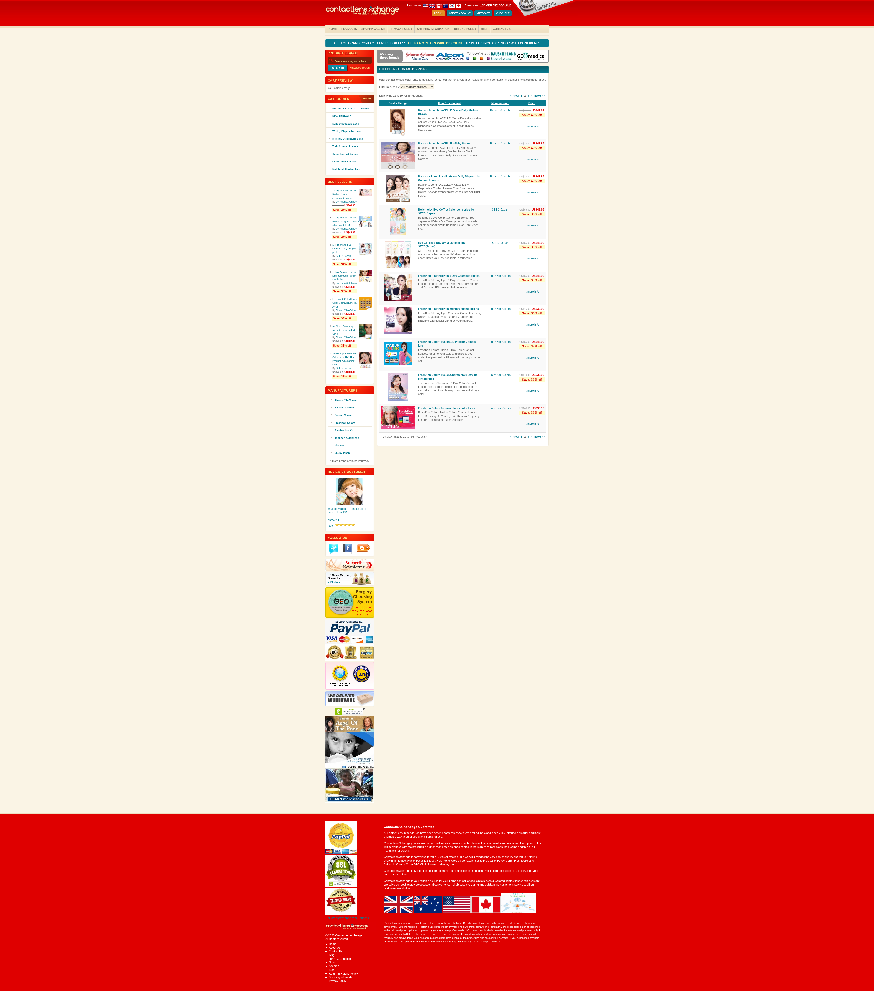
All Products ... (366, 99)
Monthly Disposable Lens (347, 138)
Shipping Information (433, 29)
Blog (332, 970)
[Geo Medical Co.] (531, 57)
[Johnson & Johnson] (420, 57)
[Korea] (452, 5)
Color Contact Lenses (345, 154)
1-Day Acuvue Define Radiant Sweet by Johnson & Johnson (344, 194)
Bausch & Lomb (500, 110)
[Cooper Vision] (477, 57)
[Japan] (459, 5)
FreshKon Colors (500, 275)
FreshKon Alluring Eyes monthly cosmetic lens (448, 309)
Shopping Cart (483, 13)
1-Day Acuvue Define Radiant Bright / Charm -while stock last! (345, 221)
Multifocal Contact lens (346, 169)
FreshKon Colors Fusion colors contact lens (446, 408)
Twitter (333, 549)
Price (531, 103)
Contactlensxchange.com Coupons (347, 918)
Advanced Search (360, 67)
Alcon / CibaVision (346, 310)
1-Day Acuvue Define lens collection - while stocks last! (344, 276)
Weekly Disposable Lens (346, 131)
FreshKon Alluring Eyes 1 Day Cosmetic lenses (449, 275)
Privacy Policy (401, 29)
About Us (334, 947)
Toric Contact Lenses (345, 146)
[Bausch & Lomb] (503, 57)
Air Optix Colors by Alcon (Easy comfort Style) (343, 330)
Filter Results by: (389, 87)
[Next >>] (539, 95)
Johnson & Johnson (347, 201)
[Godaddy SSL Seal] (341, 886)
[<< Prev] (513, 95)
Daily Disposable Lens (345, 123)
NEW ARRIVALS (341, 116)
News (332, 962)
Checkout (502, 13)
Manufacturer (500, 103)
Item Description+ (449, 103)
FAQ (331, 955)
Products (349, 29)
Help (484, 29)
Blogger (363, 548)
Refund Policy (465, 29)
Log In (438, 13)
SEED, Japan (500, 209)
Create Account (459, 13)
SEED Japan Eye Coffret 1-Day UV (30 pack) (344, 249)
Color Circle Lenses (344, 161)
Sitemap (334, 966)
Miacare (339, 445)
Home (333, 29)
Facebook (347, 549)
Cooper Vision (343, 415)
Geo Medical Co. (344, 430)
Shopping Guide (373, 29)
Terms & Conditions (341, 958)
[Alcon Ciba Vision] (450, 57)
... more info (532, 126)
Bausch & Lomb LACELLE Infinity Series (444, 143)
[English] (435, 5)
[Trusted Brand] (341, 914)
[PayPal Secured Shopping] (341, 852)
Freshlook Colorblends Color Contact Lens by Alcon (344, 303)
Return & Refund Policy (343, 973)
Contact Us (502, 29)
